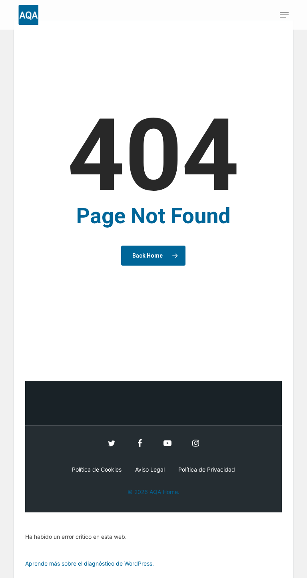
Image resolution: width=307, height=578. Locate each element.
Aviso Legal (150, 469)
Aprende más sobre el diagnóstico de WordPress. (89, 563)
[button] (284, 15)
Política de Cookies (97, 469)
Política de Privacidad (206, 469)
